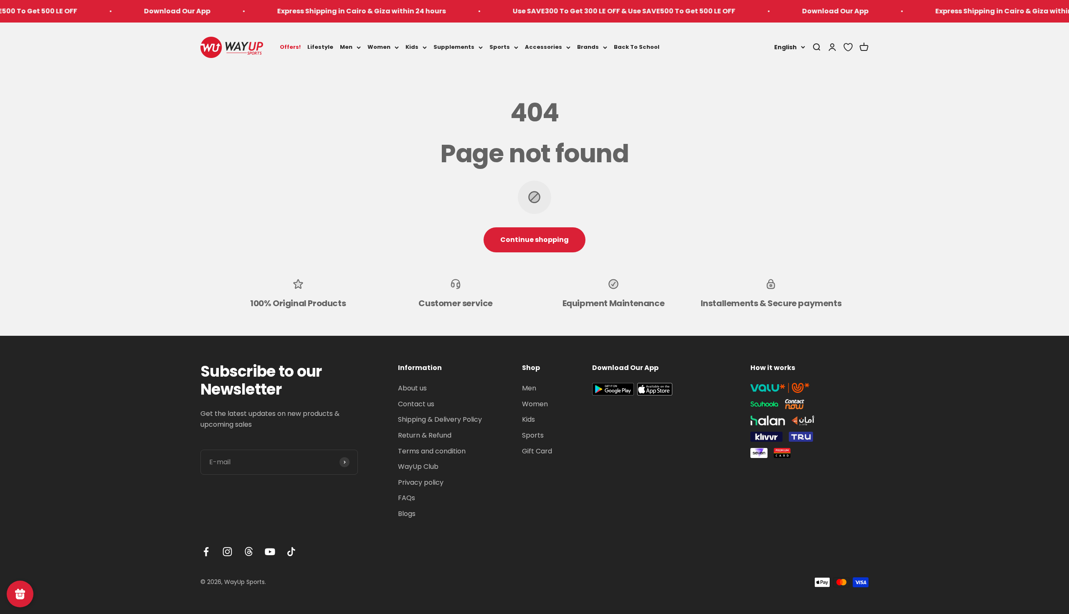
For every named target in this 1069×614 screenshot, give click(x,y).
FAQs (406, 498)
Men (346, 47)
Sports (499, 47)
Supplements (453, 47)
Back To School (636, 47)
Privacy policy (420, 482)
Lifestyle (320, 47)
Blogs (406, 513)
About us (412, 388)
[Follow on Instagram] (227, 551)
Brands (588, 47)
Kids (411, 47)
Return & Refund (424, 435)
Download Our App (150, 11)
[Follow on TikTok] (291, 551)
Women (378, 47)
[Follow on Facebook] (206, 551)
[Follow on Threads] (248, 551)
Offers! (290, 47)
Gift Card (537, 451)
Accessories (543, 47)
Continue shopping (534, 239)
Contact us (416, 404)
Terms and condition (432, 451)
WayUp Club (418, 466)
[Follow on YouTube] (270, 551)
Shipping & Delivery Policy (440, 419)
